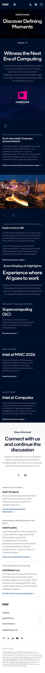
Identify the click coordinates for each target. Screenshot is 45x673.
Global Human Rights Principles (19, 662)
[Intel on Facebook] (3, 638)
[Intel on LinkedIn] (12, 638)
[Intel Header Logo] (5, 4)
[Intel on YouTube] (17, 638)
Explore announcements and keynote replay (20, 165)
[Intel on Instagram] (21, 638)
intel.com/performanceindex (24, 657)
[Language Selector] (36, 4)
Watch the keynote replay (13, 260)
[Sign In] (30, 4)
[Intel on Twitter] (8, 638)
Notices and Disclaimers (11, 659)
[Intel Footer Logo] (5, 604)
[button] (22, 612)
